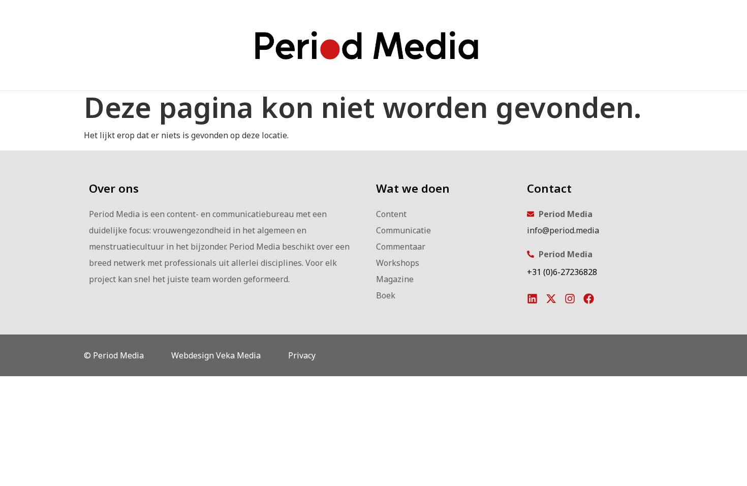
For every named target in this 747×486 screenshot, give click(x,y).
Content (391, 214)
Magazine (395, 279)
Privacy (302, 355)
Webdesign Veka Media (216, 355)
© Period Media (114, 355)
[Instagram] (570, 298)
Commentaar (400, 246)
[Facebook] (588, 298)
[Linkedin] (532, 298)
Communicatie (403, 230)
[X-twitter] (551, 298)
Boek (385, 295)
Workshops (397, 262)
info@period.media (563, 230)
